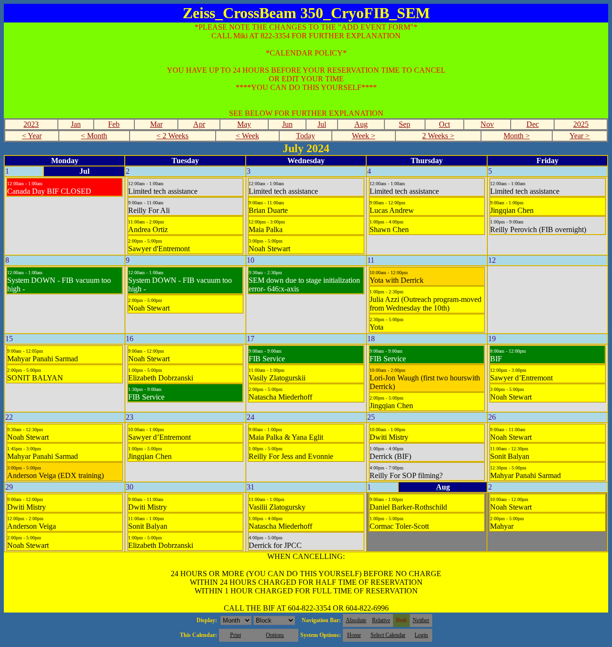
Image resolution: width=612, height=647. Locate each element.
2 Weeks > (438, 136)
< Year (32, 136)
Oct (444, 124)
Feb (114, 124)
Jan (76, 124)
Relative (381, 620)
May (244, 124)
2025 (581, 124)
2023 (31, 124)
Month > (516, 136)
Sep (404, 124)
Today (305, 136)
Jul (321, 124)
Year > (579, 136)
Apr (199, 124)
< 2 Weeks (172, 136)
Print (235, 635)
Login (421, 635)
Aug (361, 124)
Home (354, 635)
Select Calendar (388, 635)
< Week (247, 136)
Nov (487, 124)
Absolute (356, 620)
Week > (363, 136)
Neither (421, 620)
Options (275, 635)
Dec (532, 124)
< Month (94, 136)
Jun (287, 124)
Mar (156, 124)
